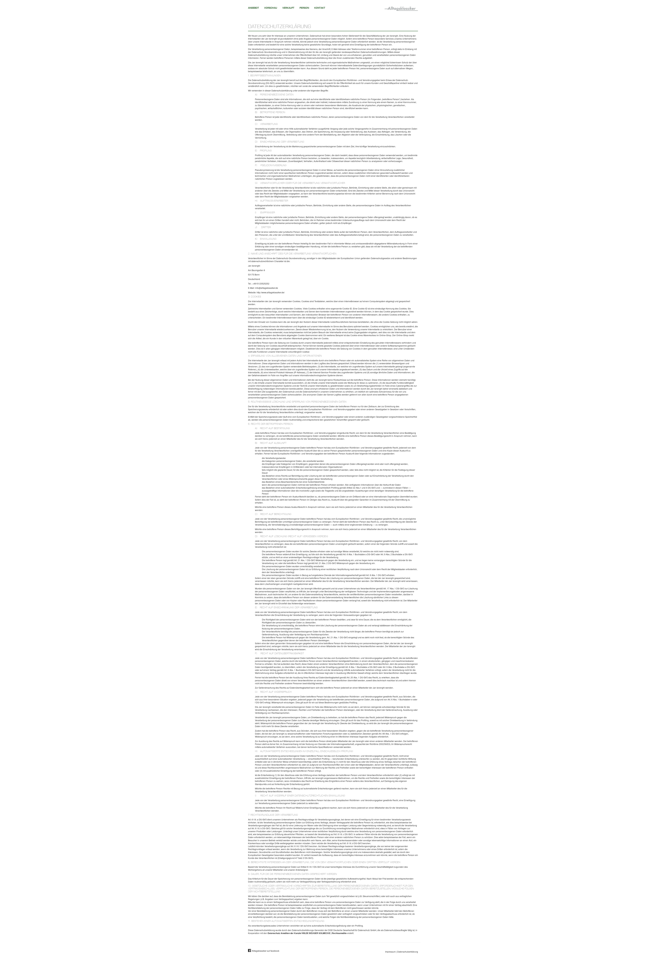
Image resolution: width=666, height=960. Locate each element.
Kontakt (319, 7)
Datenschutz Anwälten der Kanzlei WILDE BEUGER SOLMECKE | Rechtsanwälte (307, 933)
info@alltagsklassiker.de (266, 287)
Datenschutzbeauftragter (395, 930)
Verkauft (288, 7)
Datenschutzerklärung (407, 951)
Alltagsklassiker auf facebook (265, 950)
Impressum (390, 951)
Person (304, 7)
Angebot (253, 7)
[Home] (401, 8)
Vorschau (270, 7)
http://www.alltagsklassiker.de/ (271, 292)
